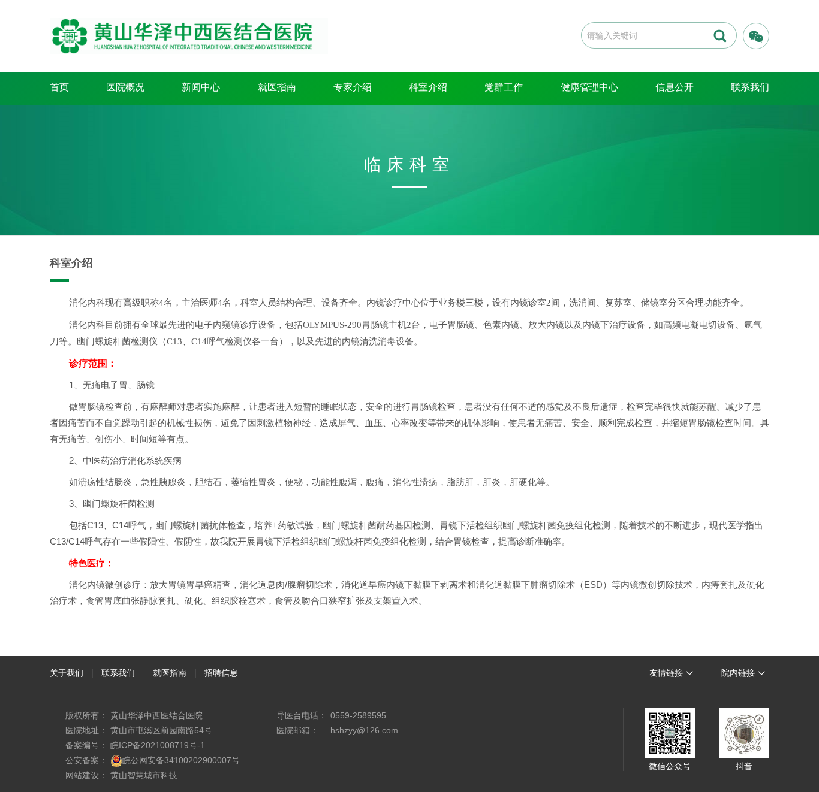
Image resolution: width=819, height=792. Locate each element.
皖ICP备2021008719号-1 (157, 745)
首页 (59, 87)
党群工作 (503, 87)
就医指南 (277, 87)
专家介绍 (352, 87)
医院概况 (125, 87)
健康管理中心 (589, 87)
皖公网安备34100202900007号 (181, 760)
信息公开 (674, 87)
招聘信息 (221, 673)
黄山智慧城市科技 (143, 775)
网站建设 (82, 775)
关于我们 (66, 673)
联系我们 (750, 87)
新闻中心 (201, 87)
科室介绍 (428, 87)
